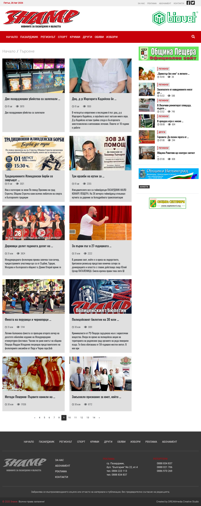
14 (94, 417)
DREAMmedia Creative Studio (183, 501)
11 (75, 417)
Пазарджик (29, 37)
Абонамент (165, 3)
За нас (141, 3)
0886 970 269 (164, 470)
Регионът (48, 37)
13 (88, 417)
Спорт (62, 37)
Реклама (152, 3)
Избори (112, 37)
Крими (75, 37)
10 (69, 417)
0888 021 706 (164, 467)
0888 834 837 (119, 474)
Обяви (99, 37)
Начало (12, 37)
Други (87, 37)
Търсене (27, 51)
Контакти (179, 3)
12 (81, 417)
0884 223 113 (119, 470)
